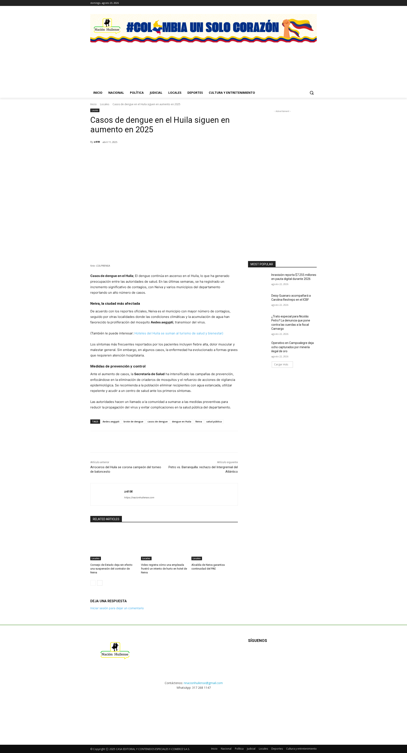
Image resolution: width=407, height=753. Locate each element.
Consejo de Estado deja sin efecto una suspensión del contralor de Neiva (111, 568)
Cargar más (281, 364)
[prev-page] (93, 583)
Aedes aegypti (111, 421)
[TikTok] (308, 3)
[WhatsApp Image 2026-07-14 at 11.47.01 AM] (115, 60)
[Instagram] (302, 3)
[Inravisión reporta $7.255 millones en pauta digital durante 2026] (258, 280)
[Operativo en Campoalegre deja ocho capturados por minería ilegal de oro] (258, 348)
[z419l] (107, 494)
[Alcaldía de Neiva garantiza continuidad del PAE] (214, 544)
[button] (312, 93)
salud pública (214, 421)
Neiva (198, 421)
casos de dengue (158, 421)
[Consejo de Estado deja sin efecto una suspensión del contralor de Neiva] (113, 544)
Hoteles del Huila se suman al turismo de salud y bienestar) (178, 333)
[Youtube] (294, 654)
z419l (97, 141)
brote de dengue (133, 421)
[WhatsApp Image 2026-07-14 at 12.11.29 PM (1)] (174, 60)
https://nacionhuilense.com (139, 497)
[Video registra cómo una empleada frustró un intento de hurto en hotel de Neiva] (164, 544)
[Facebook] (296, 3)
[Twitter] (314, 3)
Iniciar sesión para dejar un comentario (117, 608)
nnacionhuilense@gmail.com (203, 683)
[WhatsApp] (140, 153)
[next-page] (99, 583)
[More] (169, 153)
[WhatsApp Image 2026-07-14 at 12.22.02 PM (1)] (291, 60)
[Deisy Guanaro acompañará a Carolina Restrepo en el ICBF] (258, 301)
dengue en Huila (181, 421)
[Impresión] (160, 153)
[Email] (150, 153)
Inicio (93, 104)
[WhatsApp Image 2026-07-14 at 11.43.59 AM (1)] (233, 60)
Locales (104, 104)
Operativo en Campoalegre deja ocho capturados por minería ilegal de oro (292, 347)
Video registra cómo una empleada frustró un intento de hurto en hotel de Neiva (164, 568)
